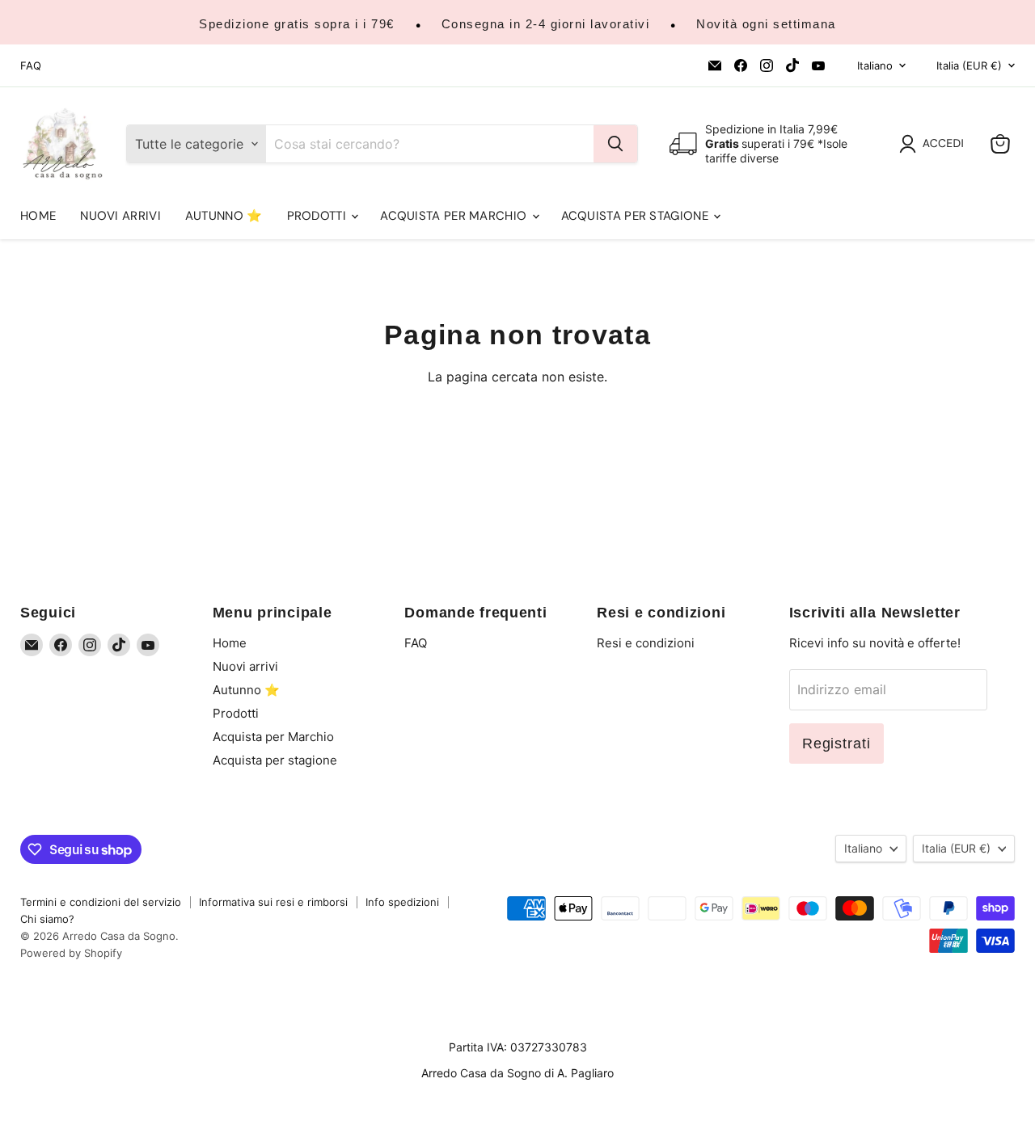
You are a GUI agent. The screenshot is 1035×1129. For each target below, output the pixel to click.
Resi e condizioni (646, 643)
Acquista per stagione (636, 216)
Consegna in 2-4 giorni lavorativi (545, 24)
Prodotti (318, 216)
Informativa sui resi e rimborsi (273, 901)
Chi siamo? (47, 918)
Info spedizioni (402, 901)
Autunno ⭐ (224, 216)
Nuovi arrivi (120, 216)
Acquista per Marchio (455, 216)
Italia (969, 65)
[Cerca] (615, 143)
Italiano (875, 65)
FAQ (30, 66)
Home (38, 216)
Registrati (836, 743)
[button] (934, 144)
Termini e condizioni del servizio (100, 901)
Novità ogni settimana (766, 24)
